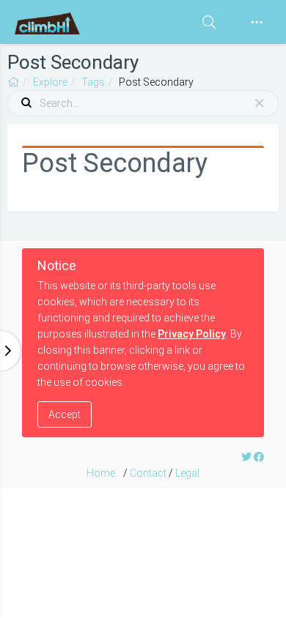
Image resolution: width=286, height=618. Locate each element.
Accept (64, 414)
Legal (187, 473)
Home (101, 473)
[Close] (259, 103)
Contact (148, 473)
